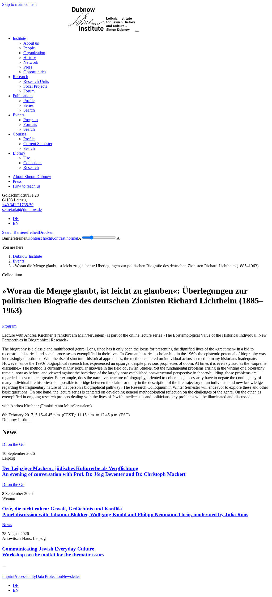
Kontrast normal (64, 238)
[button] (19, 38)
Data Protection (49, 576)
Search (8, 232)
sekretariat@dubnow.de (22, 209)
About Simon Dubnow (32, 176)
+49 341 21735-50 (17, 204)
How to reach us (26, 186)
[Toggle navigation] (137, 31)
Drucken (46, 232)
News (7, 524)
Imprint (8, 576)
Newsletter (71, 576)
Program (9, 326)
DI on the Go (13, 444)
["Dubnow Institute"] (68, 29)
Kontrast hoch (39, 238)
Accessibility (25, 576)
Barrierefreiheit (26, 232)
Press (17, 181)
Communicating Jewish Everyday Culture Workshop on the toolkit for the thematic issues (53, 551)
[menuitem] (31, 43)
